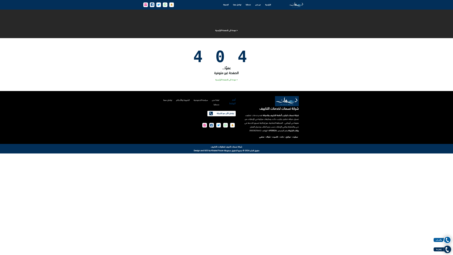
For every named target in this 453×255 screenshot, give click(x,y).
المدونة (226, 4)
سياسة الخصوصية (201, 100)
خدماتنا (248, 4)
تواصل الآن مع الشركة (225, 113)
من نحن (258, 4)
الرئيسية (268, 4)
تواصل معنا (237, 4)
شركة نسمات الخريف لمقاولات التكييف (226, 146)
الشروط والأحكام (183, 100)
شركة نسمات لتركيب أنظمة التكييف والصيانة (281, 115)
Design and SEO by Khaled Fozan (209, 150)
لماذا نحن (215, 100)
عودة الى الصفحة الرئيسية (225, 30)
